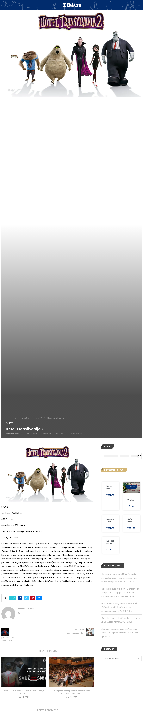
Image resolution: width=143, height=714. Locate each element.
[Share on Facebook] (20, 598)
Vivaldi (130, 500)
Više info (110, 495)
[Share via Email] (39, 598)
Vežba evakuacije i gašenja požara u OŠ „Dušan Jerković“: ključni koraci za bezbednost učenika (119, 607)
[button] (3, 5)
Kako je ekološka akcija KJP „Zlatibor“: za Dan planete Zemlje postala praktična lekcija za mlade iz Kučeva (120, 592)
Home (13, 418)
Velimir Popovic (14, 433)
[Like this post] (14, 598)
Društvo (25, 418)
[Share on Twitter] (26, 598)
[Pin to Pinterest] (32, 598)
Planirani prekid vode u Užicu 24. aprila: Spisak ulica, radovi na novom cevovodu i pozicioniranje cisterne (119, 578)
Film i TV (38, 418)
